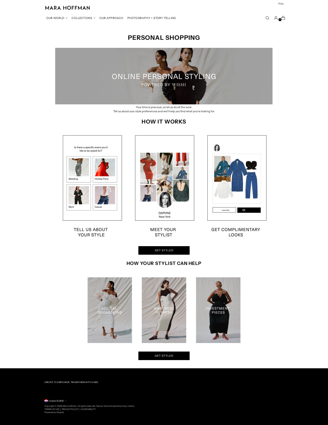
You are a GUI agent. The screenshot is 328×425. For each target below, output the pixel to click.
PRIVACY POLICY (70, 409)
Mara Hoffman (70, 406)
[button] (164, 250)
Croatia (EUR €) (56, 401)
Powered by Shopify (54, 412)
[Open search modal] (267, 18)
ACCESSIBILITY (88, 409)
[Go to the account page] (274, 18)
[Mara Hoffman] (67, 8)
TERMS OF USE (52, 409)
